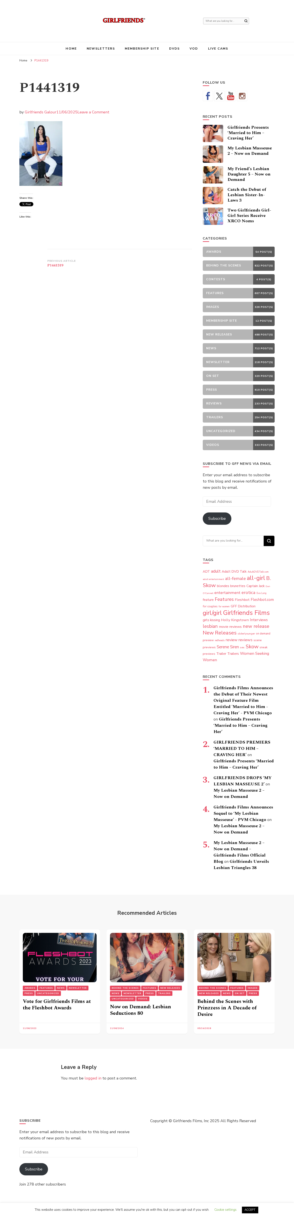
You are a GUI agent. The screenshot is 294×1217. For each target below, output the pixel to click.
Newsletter (78, 988)
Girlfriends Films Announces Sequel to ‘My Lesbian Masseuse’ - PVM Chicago (243, 813)
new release (256, 626)
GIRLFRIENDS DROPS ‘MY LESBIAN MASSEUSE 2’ (243, 781)
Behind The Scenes (125, 988)
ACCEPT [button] (250, 1210)
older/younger (246, 633)
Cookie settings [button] (225, 1210)
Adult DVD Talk (234, 571)
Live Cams (218, 49)
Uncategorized (48, 993)
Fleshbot (242, 599)
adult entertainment (213, 579)
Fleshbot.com (262, 599)
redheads (219, 640)
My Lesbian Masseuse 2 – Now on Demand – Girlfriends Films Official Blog (240, 852)
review (231, 639)
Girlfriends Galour (40, 112)
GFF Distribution (243, 606)
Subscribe (217, 518)
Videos (143, 998)
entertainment (227, 592)
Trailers (233, 653)
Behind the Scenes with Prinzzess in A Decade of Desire (227, 1008)
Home (71, 49)
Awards (30, 988)
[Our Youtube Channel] (231, 96)
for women (224, 606)
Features (224, 599)
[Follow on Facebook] (208, 96)
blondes (223, 586)
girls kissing (211, 620)
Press (29, 993)
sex (242, 647)
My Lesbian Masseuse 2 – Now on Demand (249, 151)
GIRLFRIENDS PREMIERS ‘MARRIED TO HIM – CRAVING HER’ (242, 748)
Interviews (259, 619)
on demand (263, 634)
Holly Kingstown (235, 619)
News (61, 988)
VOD (194, 49)
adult (216, 571)
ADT (206, 571)
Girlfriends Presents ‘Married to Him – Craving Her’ (248, 132)
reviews (245, 640)
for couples (210, 606)
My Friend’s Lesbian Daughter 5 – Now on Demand (249, 174)
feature (208, 599)
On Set (240, 993)
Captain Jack (255, 586)
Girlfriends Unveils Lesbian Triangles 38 (241, 864)
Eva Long (261, 593)
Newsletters (101, 49)
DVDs (174, 49)
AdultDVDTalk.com (258, 571)
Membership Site (142, 49)
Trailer (221, 653)
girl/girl (212, 613)
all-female (235, 578)
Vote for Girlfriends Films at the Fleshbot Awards (57, 1005)
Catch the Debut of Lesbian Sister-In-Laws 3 (246, 195)
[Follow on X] (219, 96)
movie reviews (230, 626)
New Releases (220, 632)
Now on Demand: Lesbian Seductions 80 (140, 1010)
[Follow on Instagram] (242, 96)
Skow (252, 646)
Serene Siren (228, 647)
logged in (93, 1078)
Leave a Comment (93, 112)
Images (253, 988)
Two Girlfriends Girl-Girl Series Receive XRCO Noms (249, 215)
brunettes (237, 586)
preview (208, 640)
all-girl (256, 578)
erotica (248, 592)
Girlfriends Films (246, 612)
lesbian (210, 626)
